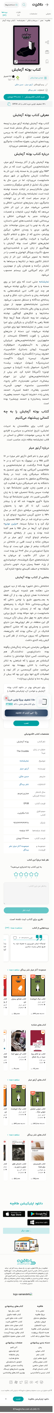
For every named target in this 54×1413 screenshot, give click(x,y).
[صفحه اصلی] (37, 5)
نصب (26, 723)
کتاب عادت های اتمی (13, 1318)
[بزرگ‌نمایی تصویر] (16, 62)
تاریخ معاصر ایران (40, 1358)
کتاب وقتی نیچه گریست (14, 1332)
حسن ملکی (24, 776)
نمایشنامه (21, 20)
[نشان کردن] (47, 62)
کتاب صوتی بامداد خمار (14, 1329)
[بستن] (6, 698)
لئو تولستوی (14, 1351)
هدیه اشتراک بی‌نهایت (40, 1332)
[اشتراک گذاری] (47, 42)
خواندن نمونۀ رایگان (36, 78)
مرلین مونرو (11, 523)
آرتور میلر (24, 768)
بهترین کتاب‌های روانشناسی (14, 1373)
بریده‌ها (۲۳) (4, 14)
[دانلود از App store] (14, 1214)
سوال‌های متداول (40, 1318)
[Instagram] (11, 1383)
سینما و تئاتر (32, 20)
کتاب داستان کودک (40, 1369)
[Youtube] (31, 1383)
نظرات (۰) (18, 14)
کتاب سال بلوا (13, 1311)
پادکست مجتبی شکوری (14, 1365)
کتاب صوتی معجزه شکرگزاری (14, 1336)
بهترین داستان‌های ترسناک (13, 1369)
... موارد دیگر (26, 1231)
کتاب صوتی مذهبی (40, 1365)
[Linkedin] (26, 1383)
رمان (40, 1347)
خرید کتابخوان (40, 1325)
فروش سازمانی (40, 1322)
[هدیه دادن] (47, 52)
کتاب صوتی (40, 1351)
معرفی (48, 14)
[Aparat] (16, 1383)
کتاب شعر (40, 1355)
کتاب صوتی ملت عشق (14, 1325)
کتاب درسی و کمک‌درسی (40, 1373)
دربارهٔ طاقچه (40, 1314)
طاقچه (47, 20)
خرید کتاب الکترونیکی (26, 97)
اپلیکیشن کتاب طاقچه (40, 1329)
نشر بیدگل (24, 784)
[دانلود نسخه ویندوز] (38, 1222)
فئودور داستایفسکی (13, 1362)
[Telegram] (36, 1383)
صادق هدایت (14, 1358)
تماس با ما (40, 1311)
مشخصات (33, 14)
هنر (41, 20)
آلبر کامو (13, 1347)
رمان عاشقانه (14, 1355)
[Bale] (41, 1383)
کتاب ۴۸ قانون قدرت (14, 1322)
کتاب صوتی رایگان (40, 1362)
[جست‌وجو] (24, 5)
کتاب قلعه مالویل (14, 1314)
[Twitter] (21, 1383)
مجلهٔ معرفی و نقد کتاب (40, 1336)
